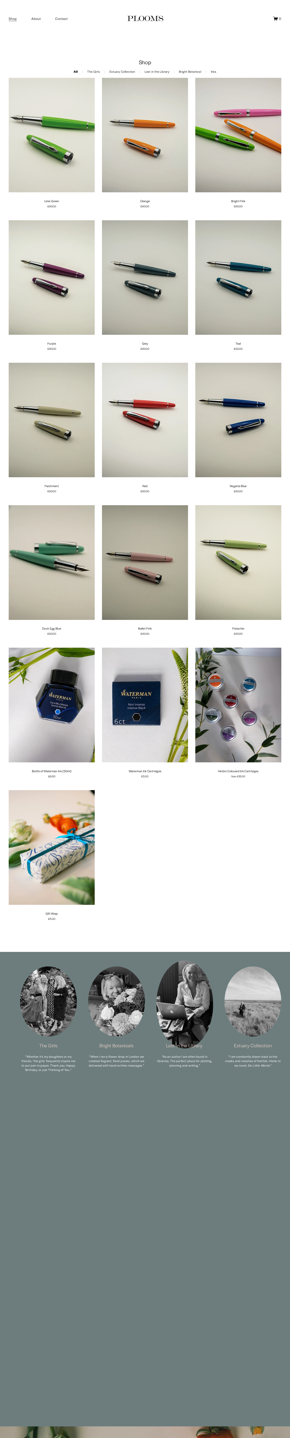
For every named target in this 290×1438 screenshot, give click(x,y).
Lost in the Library (157, 71)
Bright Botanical (190, 71)
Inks (213, 71)
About (36, 18)
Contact (61, 18)
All (76, 71)
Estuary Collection (122, 71)
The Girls (93, 71)
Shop (13, 18)
